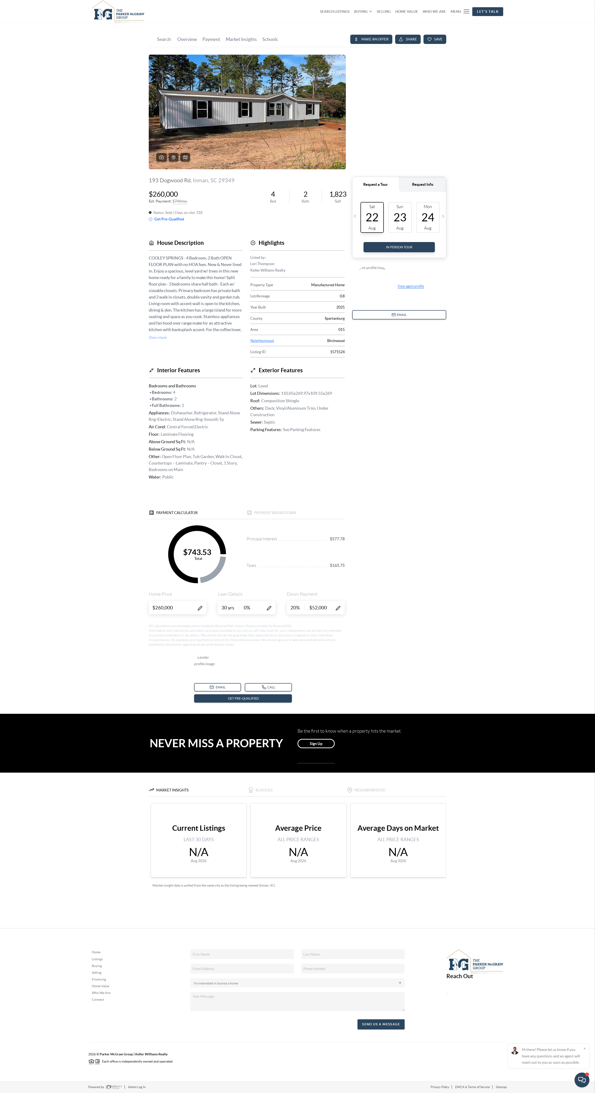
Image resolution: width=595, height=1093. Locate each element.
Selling (96, 972)
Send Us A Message (381, 1024)
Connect (98, 999)
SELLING (384, 11)
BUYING (361, 11)
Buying (97, 966)
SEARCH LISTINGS (335, 11)
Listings (97, 959)
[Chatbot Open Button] (582, 1080)
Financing (99, 979)
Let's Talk (488, 11)
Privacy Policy (440, 1087)
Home (96, 952)
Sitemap (501, 1087)
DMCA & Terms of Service (472, 1087)
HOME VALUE (406, 11)
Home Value (100, 986)
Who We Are (101, 993)
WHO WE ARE (434, 11)
